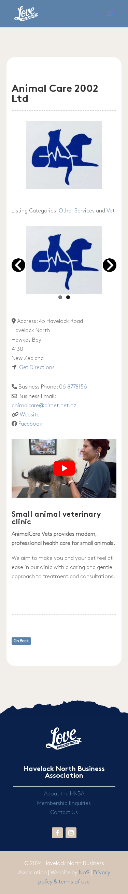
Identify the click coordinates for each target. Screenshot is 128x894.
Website (30, 414)
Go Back (21, 641)
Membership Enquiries (64, 803)
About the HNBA (64, 793)
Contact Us (64, 812)
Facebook (30, 424)
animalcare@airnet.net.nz (44, 405)
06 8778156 (73, 387)
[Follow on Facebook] (57, 832)
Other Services (77, 210)
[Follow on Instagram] (71, 832)
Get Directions (37, 367)
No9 (85, 872)
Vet (110, 210)
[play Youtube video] (64, 468)
